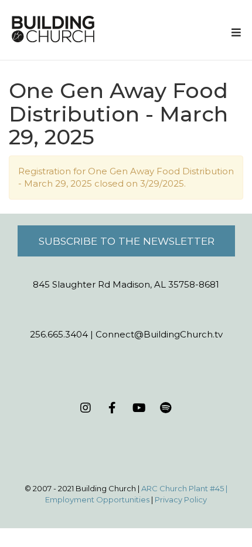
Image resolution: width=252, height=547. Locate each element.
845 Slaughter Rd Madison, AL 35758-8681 (126, 284)
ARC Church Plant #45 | (184, 488)
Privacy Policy (181, 499)
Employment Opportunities (97, 499)
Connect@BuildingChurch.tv (159, 334)
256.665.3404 (59, 334)
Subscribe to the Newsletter (126, 241)
